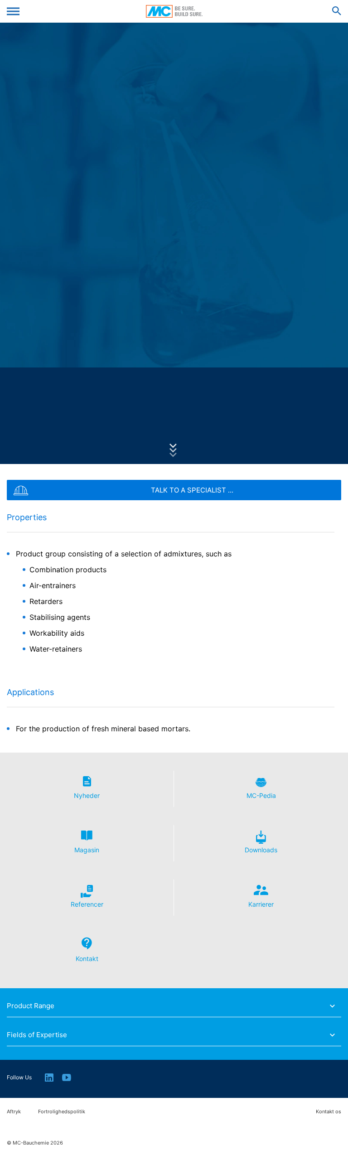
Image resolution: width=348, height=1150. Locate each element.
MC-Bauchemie (174, 11)
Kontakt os (328, 1111)
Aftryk (14, 1111)
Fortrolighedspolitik (61, 1111)
